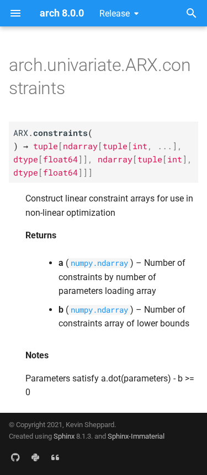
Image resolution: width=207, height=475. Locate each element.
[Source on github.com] (15, 457)
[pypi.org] (35, 457)
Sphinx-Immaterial (136, 436)
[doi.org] (55, 457)
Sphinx (64, 436)
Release (114, 13)
